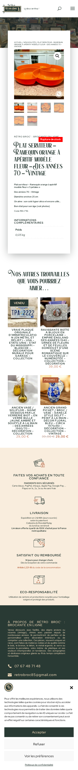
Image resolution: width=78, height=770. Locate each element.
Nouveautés (30, 42)
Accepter (39, 732)
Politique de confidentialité (39, 764)
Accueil (18, 42)
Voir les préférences (39, 756)
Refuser (39, 744)
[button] (71, 687)
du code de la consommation (46, 567)
